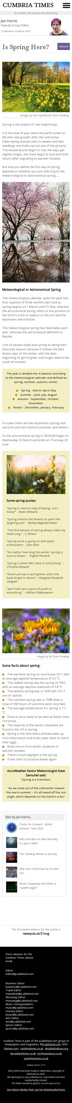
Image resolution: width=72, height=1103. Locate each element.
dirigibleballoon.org (56, 1048)
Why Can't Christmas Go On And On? (39, 871)
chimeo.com (11, 1048)
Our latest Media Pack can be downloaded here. (36, 1089)
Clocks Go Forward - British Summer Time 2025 (35, 826)
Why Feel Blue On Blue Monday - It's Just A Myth (39, 841)
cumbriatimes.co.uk (31, 1048)
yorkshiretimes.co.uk (36, 1058)
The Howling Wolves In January (38, 854)
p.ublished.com (51, 1044)
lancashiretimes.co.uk (23, 1053)
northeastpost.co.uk (49, 1053)
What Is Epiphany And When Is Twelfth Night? (37, 886)
